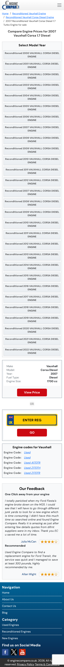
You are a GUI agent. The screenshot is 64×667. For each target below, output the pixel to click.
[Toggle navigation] (59, 5)
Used (27, 452)
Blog (5, 612)
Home (5, 592)
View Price (32, 392)
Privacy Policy (25, 664)
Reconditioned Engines (16, 631)
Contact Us (9, 606)
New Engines (10, 638)
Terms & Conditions (47, 664)
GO (32, 432)
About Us (8, 599)
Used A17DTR (32, 462)
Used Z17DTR (32, 473)
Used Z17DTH (32, 468)
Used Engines (10, 625)
